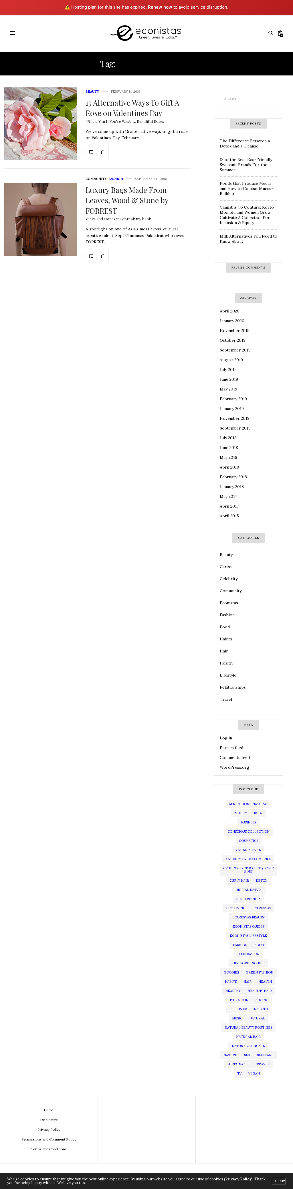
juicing (261, 1000)
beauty (240, 813)
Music (237, 1018)
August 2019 (231, 359)
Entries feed (231, 747)
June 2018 (229, 447)
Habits (226, 639)
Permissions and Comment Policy (48, 1139)
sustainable (238, 1064)
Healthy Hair (260, 991)
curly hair (239, 881)
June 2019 (229, 379)
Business (248, 822)
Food (225, 627)
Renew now (160, 7)
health (265, 982)
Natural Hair (248, 1037)
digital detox (248, 890)
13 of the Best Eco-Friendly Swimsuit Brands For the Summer (246, 164)
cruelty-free (248, 850)
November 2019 (235, 330)
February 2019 (233, 398)
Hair (224, 651)
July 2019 (228, 369)
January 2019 (232, 408)
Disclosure (49, 1120)
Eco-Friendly (248, 899)
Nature (230, 1055)
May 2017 (228, 496)
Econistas (229, 602)
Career (226, 566)
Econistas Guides (248, 926)
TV (239, 1073)
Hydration (238, 1000)
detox (261, 881)
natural (257, 1018)
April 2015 (229, 515)
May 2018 (228, 457)
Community (96, 179)
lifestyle (238, 1009)
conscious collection (248, 831)
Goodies (231, 972)
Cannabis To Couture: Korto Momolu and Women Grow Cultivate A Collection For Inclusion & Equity (247, 215)
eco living (236, 908)
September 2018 (235, 428)
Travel (226, 699)
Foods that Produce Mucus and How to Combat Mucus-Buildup (246, 188)
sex (247, 1055)
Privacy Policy (48, 1129)
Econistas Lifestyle (248, 936)
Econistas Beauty (248, 917)
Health (226, 663)
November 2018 (235, 418)
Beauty (92, 92)
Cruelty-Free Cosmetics (248, 859)
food (259, 945)
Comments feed (235, 757)
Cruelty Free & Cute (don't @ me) (248, 869)
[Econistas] (146, 33)
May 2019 (228, 389)
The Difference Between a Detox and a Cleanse (245, 143)
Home (49, 1110)
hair (247, 982)
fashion (240, 945)
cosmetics (248, 841)
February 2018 (233, 476)
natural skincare (248, 1046)
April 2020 (229, 311)
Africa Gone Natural (248, 804)
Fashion (115, 179)
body (258, 813)
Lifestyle (228, 675)
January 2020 (232, 320)
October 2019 (233, 340)
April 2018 (229, 467)
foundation (248, 954)
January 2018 (232, 486)
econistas (261, 908)
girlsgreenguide (248, 963)
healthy (233, 991)
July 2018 (228, 437)
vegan (254, 1073)
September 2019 (235, 350)
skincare (265, 1055)
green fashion (259, 972)
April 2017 (229, 506)
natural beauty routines (248, 1027)
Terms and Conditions (49, 1149)
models (261, 1009)
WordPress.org (234, 767)
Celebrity (228, 578)
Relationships (233, 687)
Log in (226, 738)
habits (231, 982)
